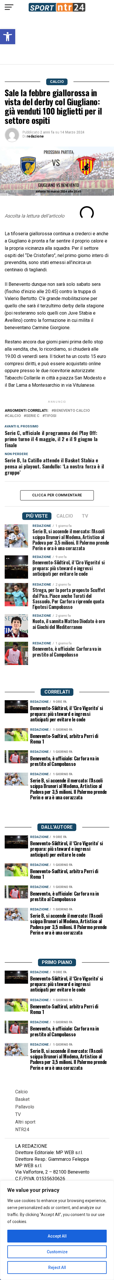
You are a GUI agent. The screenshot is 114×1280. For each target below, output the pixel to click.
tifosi (50, 416)
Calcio (21, 1091)
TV (18, 1114)
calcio (14, 416)
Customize (57, 1251)
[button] (7, 36)
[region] (57, 1230)
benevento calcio (72, 411)
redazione (35, 136)
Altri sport (25, 1122)
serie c (32, 416)
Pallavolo (24, 1107)
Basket (22, 1099)
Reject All (57, 1267)
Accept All (57, 1236)
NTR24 (22, 1129)
